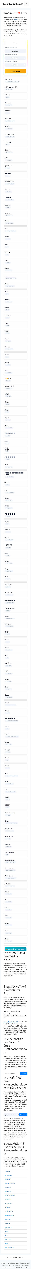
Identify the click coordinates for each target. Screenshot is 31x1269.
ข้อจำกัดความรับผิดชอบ (7, 1267)
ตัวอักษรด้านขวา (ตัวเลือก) (11, 61)
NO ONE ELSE (9, 1247)
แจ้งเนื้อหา (26, 1267)
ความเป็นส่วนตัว (16, 1265)
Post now (23, 1073)
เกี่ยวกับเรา (3, 1263)
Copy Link (23, 1115)
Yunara (7, 1171)
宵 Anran (8, 1207)
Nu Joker (8, 1239)
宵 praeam (8, 1203)
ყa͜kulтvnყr (8, 1227)
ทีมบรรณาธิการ (11, 1263)
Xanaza (7, 1223)
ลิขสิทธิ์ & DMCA (18, 1267)
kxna (6, 1235)
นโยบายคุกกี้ (25, 1265)
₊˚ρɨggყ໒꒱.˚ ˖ (9, 1211)
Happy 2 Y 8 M (10, 1183)
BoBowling (8, 1175)
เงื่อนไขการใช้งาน (7, 1265)
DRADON (8, 1199)
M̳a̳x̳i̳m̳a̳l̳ (8, 1191)
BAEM (7, 1243)
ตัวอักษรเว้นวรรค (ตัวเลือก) (11, 54)
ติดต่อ (28, 1263)
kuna (6, 1231)
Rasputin (8, 1179)
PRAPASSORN (9, 1215)
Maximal (8, 1187)
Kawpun (7, 1219)
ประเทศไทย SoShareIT (12, 4)
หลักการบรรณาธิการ (21, 1263)
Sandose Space (10, 1195)
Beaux (16, 20)
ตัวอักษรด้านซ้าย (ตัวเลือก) (11, 47)
